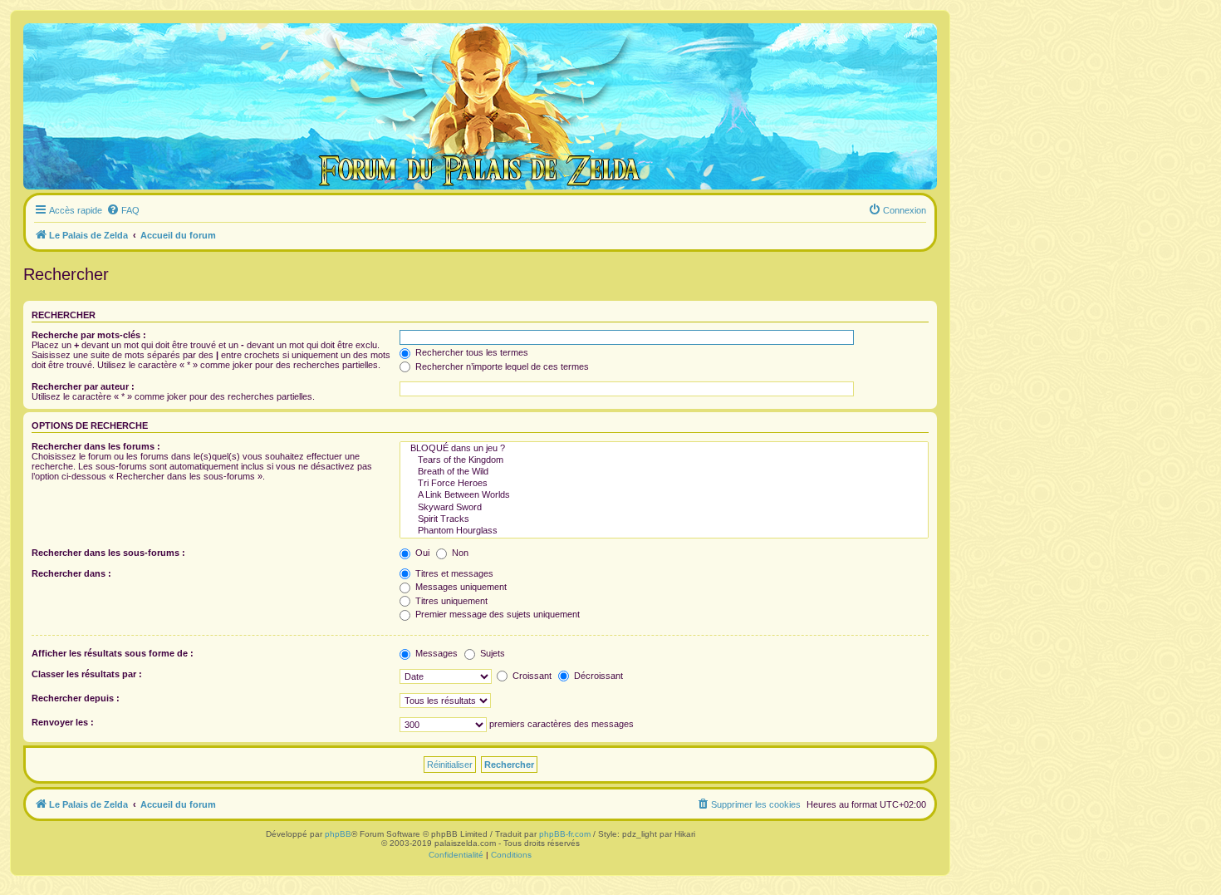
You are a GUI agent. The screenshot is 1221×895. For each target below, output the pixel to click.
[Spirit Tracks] (664, 519)
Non (458, 553)
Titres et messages (453, 573)
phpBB (338, 833)
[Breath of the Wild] (664, 472)
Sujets (491, 653)
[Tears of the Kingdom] (664, 460)
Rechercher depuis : (76, 698)
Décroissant (597, 676)
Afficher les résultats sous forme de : (113, 653)
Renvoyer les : (63, 722)
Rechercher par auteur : (83, 386)
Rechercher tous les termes (470, 352)
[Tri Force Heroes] (664, 483)
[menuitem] (123, 210)
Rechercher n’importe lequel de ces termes (501, 366)
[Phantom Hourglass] (664, 531)
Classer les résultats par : (87, 674)
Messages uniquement (460, 587)
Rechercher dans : (71, 573)
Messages (435, 653)
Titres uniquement (450, 601)
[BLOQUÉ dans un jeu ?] (664, 449)
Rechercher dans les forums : (96, 446)
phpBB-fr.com (565, 833)
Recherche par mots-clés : (89, 335)
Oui (421, 553)
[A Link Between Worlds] (664, 495)
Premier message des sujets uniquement (496, 614)
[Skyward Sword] (664, 508)
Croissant (531, 676)
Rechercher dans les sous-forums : (108, 553)
